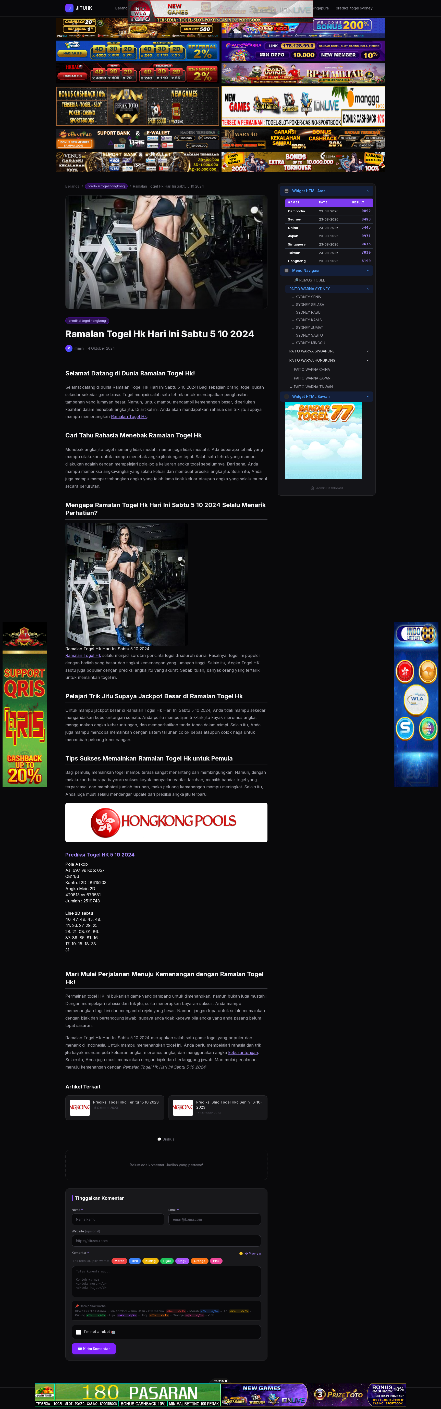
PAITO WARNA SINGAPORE (312, 351)
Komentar (80, 1253)
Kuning (150, 1261)
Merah (119, 1261)
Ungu (182, 1261)
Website (86, 1231)
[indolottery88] (416, 704)
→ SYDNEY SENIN (306, 297)
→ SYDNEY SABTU (307, 335)
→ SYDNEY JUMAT (307, 327)
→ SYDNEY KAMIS (306, 320)
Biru (135, 1261)
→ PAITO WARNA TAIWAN (311, 387)
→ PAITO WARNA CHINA (309, 369)
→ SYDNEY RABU (306, 312)
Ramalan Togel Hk (129, 416)
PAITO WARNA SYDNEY (309, 289)
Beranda (72, 186)
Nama (77, 1210)
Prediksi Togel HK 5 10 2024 (99, 855)
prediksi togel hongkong (106, 186)
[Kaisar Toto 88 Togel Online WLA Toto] (25, 704)
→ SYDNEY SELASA (307, 304)
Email (173, 1210)
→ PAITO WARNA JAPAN (309, 378)
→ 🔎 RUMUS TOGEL (307, 280)
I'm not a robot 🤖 (99, 1331)
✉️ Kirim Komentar (94, 1348)
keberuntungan (243, 1052)
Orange (199, 1261)
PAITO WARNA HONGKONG (312, 360)
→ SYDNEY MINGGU (308, 343)
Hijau (167, 1261)
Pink (216, 1261)
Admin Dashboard (329, 488)
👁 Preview (253, 1253)
